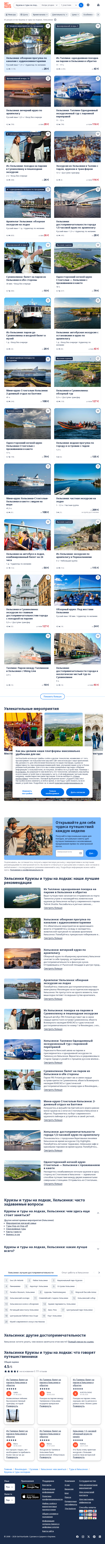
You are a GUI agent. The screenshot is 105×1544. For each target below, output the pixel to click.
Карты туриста (13, 1231)
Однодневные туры (16, 1228)
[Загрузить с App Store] (30, 1496)
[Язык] (88, 5)
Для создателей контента (86, 1493)
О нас (67, 1485)
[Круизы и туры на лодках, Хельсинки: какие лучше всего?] (98, 1249)
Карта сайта (48, 1531)
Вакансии (69, 1489)
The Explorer (70, 1508)
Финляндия (21, 1469)
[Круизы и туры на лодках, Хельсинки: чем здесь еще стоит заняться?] (98, 1213)
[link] (27, 47)
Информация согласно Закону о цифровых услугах (50, 1524)
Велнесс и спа (13, 1234)
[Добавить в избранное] (48, 26)
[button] (27, 47)
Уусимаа (33, 1469)
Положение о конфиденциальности (26, 870)
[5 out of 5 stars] (19, 1389)
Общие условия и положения (50, 1515)
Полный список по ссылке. (81, 1341)
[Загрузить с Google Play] (30, 1486)
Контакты (46, 1485)
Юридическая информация (48, 1490)
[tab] (31, 1272)
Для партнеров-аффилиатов (86, 1501)
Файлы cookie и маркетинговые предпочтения (49, 1506)
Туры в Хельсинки (78, 1469)
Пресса (68, 1497)
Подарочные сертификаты (71, 1503)
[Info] (55, 19)
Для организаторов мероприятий (88, 1486)
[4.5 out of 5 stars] (11, 1371)
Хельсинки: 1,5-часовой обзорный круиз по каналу (84, 1434)
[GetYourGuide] (7, 5)
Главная (8, 1469)
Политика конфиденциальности (52, 1498)
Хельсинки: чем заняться (53, 1469)
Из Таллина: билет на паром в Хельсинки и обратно (17, 1382)
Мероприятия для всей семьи (21, 1223)
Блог (67, 1493)
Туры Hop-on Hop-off (17, 1226)
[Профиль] (98, 5)
